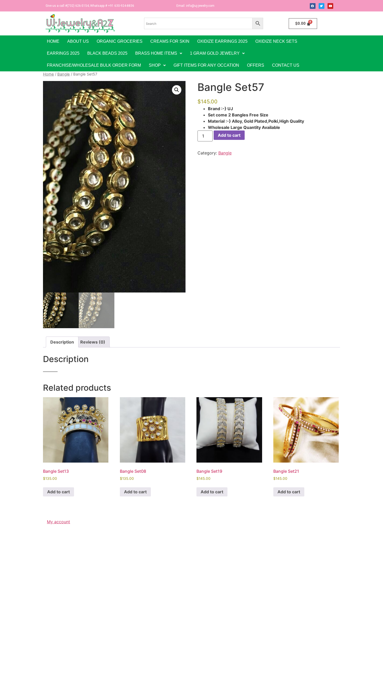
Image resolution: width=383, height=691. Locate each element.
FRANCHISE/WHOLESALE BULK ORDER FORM (94, 65)
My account (58, 521)
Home (53, 41)
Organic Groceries (120, 41)
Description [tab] (62, 342)
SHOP (155, 65)
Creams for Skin (169, 41)
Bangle (63, 74)
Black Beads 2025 (107, 53)
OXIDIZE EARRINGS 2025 (222, 41)
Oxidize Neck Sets (276, 41)
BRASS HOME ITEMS (156, 53)
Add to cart (229, 135)
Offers (255, 65)
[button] (158, 53)
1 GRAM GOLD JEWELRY (215, 53)
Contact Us (285, 65)
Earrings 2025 (63, 53)
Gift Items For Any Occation (206, 65)
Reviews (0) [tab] (92, 342)
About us (78, 41)
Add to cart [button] (58, 491)
